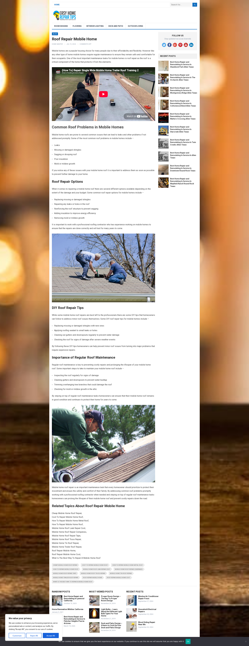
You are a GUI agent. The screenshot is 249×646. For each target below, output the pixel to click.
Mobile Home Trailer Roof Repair (65, 577)
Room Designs (61, 26)
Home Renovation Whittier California (67, 609)
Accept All (51, 636)
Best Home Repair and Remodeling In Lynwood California (74, 598)
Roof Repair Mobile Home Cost (118, 577)
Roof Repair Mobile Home (92, 577)
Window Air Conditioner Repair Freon (148, 597)
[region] (33, 627)
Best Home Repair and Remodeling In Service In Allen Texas (183, 155)
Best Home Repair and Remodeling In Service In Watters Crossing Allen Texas (183, 116)
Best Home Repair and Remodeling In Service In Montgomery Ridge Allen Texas (183, 90)
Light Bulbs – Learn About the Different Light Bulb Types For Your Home (111, 612)
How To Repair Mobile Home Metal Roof (127, 565)
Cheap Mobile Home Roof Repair (65, 565)
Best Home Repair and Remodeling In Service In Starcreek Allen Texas (180, 129)
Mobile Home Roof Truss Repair (93, 573)
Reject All (34, 636)
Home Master (57, 44)
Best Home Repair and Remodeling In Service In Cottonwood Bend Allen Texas (183, 103)
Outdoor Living (135, 26)
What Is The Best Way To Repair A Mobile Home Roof (72, 582)
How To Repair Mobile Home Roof (65, 569)
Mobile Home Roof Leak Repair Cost (96, 569)
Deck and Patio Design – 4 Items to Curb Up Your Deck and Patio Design (111, 625)
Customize (17, 636)
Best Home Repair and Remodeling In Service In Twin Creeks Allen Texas (183, 142)
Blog (55, 34)
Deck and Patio (115, 26)
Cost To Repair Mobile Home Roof (95, 565)
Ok (188, 641)
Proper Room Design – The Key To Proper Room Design (111, 598)
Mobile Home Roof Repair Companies (129, 569)
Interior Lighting (95, 26)
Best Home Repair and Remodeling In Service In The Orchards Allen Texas (182, 77)
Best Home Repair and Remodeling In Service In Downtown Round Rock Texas (182, 168)
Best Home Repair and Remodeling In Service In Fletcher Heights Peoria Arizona (74, 620)
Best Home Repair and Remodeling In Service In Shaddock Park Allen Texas (182, 64)
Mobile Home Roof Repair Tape (64, 573)
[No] (245, 641)
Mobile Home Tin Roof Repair (121, 573)
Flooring (77, 26)
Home (57, 5)
